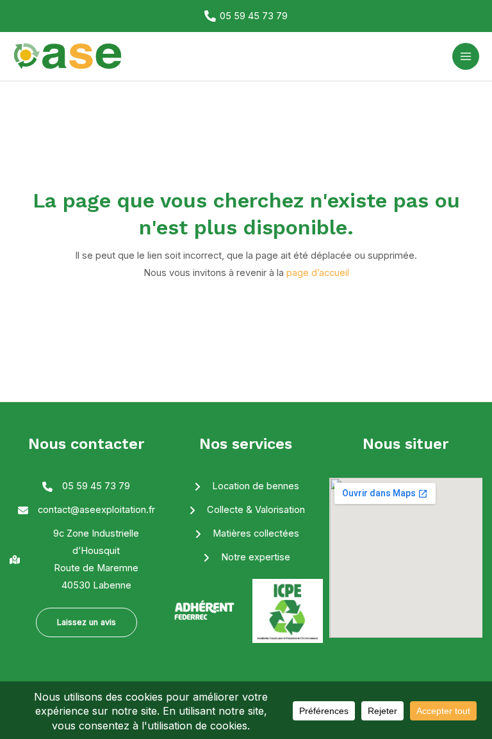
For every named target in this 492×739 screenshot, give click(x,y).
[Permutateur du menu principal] (465, 56)
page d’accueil (317, 273)
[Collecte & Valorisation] (246, 510)
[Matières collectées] (246, 533)
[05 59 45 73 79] (86, 486)
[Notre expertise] (245, 557)
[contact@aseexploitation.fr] (86, 510)
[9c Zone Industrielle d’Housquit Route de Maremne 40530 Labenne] (86, 559)
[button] (86, 623)
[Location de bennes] (245, 486)
